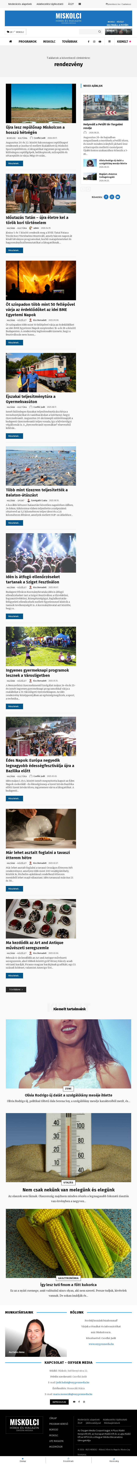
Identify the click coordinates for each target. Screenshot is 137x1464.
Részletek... (14, 163)
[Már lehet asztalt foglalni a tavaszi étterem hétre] (41, 828)
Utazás (68, 1182)
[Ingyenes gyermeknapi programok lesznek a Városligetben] (41, 646)
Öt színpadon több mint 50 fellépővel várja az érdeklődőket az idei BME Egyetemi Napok (40, 309)
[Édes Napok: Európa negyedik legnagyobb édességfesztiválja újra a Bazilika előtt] (41, 736)
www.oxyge (95, 1344)
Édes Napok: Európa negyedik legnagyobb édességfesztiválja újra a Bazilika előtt (40, 765)
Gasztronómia (68, 1278)
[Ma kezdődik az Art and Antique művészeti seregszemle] (41, 918)
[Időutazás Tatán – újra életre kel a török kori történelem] (41, 193)
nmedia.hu (108, 1344)
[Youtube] (100, 41)
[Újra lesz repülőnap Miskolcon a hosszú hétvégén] (41, 103)
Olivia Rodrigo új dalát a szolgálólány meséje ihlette (68, 1095)
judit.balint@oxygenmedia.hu (72, 1382)
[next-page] (88, 189)
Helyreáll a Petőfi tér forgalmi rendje (117, 28)
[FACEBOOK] (79, 1402)
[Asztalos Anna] (36, 1337)
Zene (68, 1088)
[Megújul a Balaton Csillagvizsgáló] (90, 176)
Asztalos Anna (16, 1352)
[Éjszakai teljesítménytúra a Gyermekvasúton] (41, 372)
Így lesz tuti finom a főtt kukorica (68, 1285)
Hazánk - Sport (16, 501)
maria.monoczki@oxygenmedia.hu (72, 1394)
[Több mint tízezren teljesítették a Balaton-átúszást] (41, 466)
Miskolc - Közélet (116, 22)
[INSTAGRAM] (84, 1402)
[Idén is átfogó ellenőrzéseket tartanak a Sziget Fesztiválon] (41, 553)
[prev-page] (83, 189)
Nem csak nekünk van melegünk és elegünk (69, 1190)
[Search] (99, 31)
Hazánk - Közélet (17, 320)
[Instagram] (94, 41)
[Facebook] (88, 41)
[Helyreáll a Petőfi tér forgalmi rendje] (105, 107)
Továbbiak (15, 989)
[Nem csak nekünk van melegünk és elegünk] (68, 1147)
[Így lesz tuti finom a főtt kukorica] (68, 1243)
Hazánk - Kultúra (17, 228)
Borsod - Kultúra (17, 138)
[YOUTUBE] (74, 1402)
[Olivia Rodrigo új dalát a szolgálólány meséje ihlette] (90, 163)
